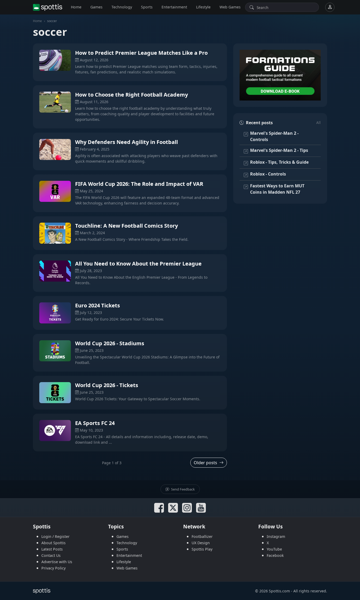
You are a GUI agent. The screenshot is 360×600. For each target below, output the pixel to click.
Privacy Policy (53, 568)
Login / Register (55, 536)
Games (96, 6)
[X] (173, 508)
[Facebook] (159, 508)
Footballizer (202, 536)
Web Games (230, 6)
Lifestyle (203, 6)
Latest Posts (52, 549)
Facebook (275, 555)
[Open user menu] (329, 7)
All (318, 122)
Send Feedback (182, 489)
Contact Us (51, 555)
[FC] (280, 75)
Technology (121, 6)
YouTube (274, 549)
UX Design (201, 542)
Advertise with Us (56, 561)
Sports (147, 6)
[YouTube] (201, 508)
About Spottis (53, 542)
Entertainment (174, 6)
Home (76, 6)
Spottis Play (202, 549)
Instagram (276, 536)
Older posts (205, 463)
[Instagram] (187, 508)
